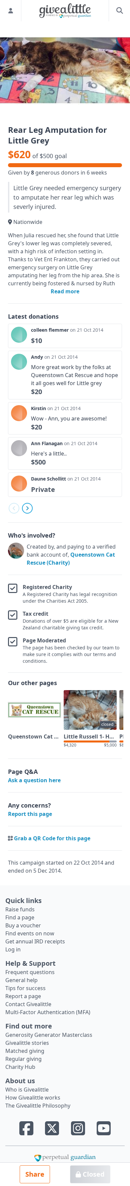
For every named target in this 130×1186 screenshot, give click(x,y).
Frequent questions (30, 972)
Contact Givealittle (28, 1004)
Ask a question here (34, 780)
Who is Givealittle (27, 1089)
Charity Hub (20, 1067)
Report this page (30, 814)
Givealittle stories (27, 1043)
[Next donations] (27, 508)
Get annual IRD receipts (35, 941)
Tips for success (25, 988)
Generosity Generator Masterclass (48, 1035)
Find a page (19, 917)
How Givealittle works (32, 1097)
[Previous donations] (14, 508)
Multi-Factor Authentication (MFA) (47, 1012)
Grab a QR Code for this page (52, 838)
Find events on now (29, 933)
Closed (93, 1174)
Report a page (23, 996)
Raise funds (20, 909)
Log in (13, 949)
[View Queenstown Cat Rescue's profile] (16, 555)
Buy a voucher (23, 925)
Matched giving (24, 1051)
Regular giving (23, 1059)
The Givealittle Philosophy (37, 1105)
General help (21, 980)
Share (34, 1174)
